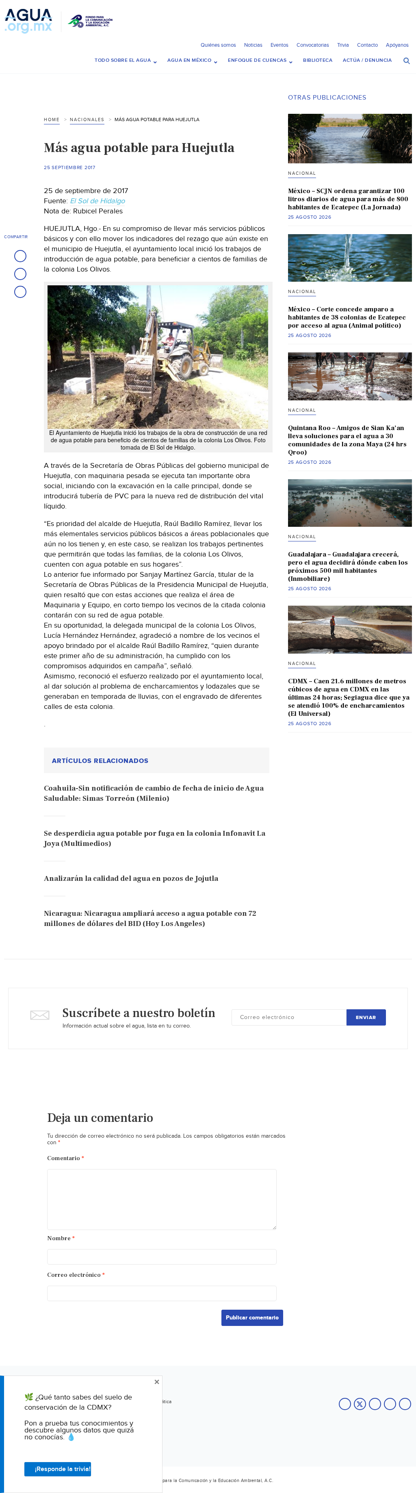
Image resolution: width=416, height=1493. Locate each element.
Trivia (343, 45)
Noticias (253, 45)
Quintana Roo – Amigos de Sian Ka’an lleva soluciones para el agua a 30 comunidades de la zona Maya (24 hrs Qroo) (347, 440)
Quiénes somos (218, 45)
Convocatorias (313, 45)
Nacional (302, 173)
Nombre (61, 1238)
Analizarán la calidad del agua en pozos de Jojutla (131, 878)
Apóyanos (397, 45)
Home (52, 119)
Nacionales (87, 119)
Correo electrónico (76, 1275)
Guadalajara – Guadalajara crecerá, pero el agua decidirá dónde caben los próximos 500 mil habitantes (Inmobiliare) (348, 566)
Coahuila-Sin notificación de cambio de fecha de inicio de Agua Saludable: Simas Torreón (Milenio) (154, 793)
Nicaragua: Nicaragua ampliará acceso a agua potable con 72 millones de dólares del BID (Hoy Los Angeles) (150, 918)
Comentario (65, 1158)
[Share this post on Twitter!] (20, 274)
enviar (366, 1018)
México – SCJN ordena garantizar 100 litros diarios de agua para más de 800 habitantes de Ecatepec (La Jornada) (348, 199)
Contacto (367, 45)
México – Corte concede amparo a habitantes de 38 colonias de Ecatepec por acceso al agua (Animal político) (347, 317)
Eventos (279, 45)
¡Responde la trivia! (63, 1469)
